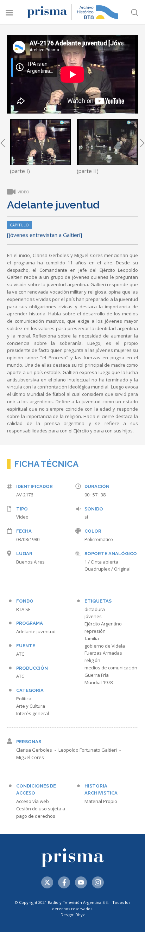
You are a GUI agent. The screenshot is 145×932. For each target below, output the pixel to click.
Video (22, 517)
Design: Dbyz (73, 914)
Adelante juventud (36, 631)
